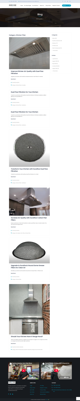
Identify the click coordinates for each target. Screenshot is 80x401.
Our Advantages (27, 5)
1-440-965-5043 (56, 387)
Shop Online (48, 5)
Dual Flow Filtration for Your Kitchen (24, 92)
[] (69, 5)
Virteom (46, 399)
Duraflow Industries (19, 347)
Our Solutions (35, 5)
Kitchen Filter (18, 85)
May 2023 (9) (55, 63)
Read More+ (13, 79)
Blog (41, 18)
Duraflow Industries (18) (57, 40)
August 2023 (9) (55, 61)
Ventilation (24, 105)
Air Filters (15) (55, 45)
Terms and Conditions (44, 392)
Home (21, 5)
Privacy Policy (43, 390)
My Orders (32, 392)
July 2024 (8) (55, 58)
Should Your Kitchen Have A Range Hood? (27, 336)
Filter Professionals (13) (57, 48)
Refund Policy (43, 394)
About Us (42, 5)
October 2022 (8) (55, 66)
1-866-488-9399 (13, 1)
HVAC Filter (22, 233)
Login (31, 385)
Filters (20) (54, 38)
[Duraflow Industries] (12, 5)
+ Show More (55, 50)
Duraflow (17, 82)
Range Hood (34, 349)
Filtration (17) (55, 43)
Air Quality (24, 85)
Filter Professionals (20, 349)
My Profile (32, 390)
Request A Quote (56, 5)
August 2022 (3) (55, 68)
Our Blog (42, 385)
